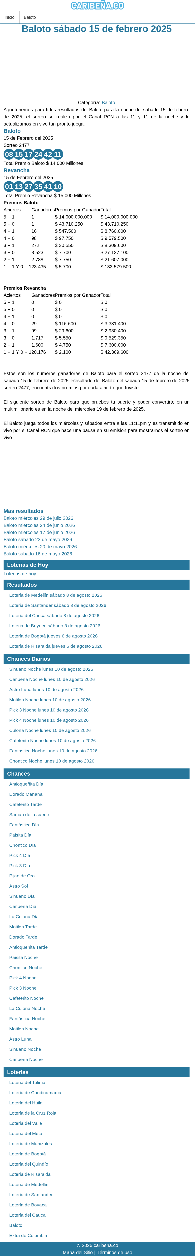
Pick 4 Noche (23, 977)
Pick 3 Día (19, 865)
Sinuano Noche (25, 1049)
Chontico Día (22, 845)
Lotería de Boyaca (28, 1204)
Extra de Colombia (28, 1235)
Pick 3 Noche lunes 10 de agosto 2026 (49, 709)
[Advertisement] (97, 66)
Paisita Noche (23, 957)
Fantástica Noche (27, 1018)
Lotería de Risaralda (30, 1174)
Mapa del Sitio (78, 1252)
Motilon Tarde (23, 926)
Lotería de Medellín (29, 1184)
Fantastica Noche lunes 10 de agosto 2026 (53, 750)
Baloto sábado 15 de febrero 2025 (97, 28)
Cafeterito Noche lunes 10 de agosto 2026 (52, 740)
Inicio (10, 17)
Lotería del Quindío (28, 1164)
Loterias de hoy (20, 573)
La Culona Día (24, 916)
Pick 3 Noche (23, 988)
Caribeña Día (22, 906)
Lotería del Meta (25, 1133)
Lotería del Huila (26, 1102)
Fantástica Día (24, 824)
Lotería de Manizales (30, 1143)
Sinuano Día (22, 896)
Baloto (30, 17)
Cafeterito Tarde (25, 804)
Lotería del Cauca (27, 1215)
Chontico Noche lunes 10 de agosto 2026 (51, 760)
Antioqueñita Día (26, 784)
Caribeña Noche (26, 1059)
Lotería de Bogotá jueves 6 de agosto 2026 (53, 635)
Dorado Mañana (26, 794)
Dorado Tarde (23, 937)
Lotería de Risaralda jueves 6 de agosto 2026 (55, 646)
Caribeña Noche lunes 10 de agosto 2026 (52, 679)
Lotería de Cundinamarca (35, 1092)
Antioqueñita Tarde (28, 947)
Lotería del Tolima (27, 1082)
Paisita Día (20, 835)
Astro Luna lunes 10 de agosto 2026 (46, 689)
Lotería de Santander (31, 1194)
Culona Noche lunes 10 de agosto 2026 (50, 730)
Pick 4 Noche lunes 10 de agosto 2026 (49, 720)
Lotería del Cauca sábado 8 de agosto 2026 (54, 615)
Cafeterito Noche (26, 998)
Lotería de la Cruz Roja (32, 1113)
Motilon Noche (24, 1028)
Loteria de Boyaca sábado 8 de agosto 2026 (54, 625)
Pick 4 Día (19, 855)
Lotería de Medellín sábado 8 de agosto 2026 (55, 595)
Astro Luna (20, 1039)
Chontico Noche (25, 967)
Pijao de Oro (22, 875)
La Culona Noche (27, 1008)
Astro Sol (18, 886)
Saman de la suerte (29, 814)
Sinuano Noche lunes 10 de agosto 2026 (51, 669)
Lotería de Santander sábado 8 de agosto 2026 (57, 605)
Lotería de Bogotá (27, 1153)
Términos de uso (114, 1252)
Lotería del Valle (25, 1123)
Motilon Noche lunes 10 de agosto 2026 (50, 699)
